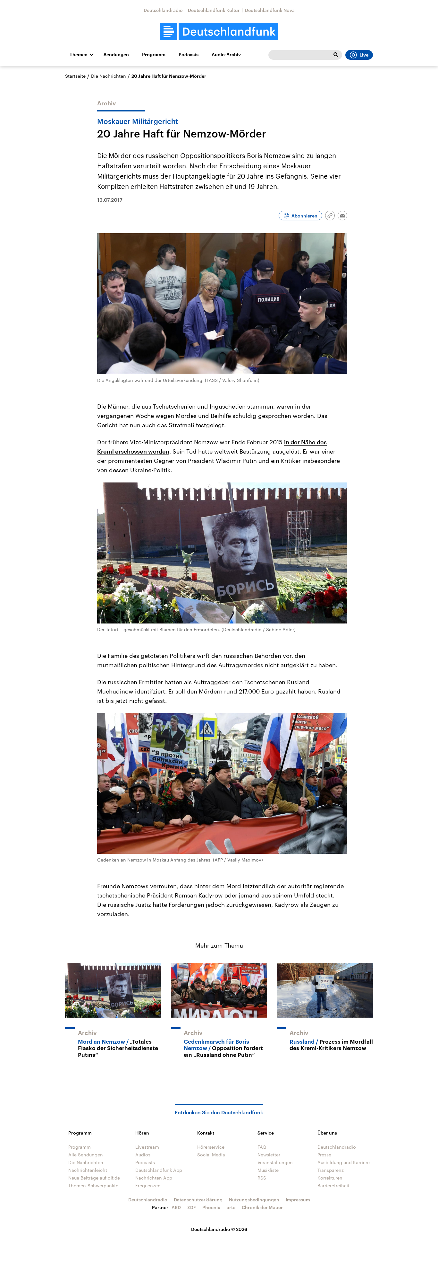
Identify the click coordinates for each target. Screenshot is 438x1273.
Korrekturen (329, 1177)
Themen (79, 54)
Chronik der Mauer (262, 1207)
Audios (142, 1154)
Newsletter (268, 1154)
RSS (261, 1177)
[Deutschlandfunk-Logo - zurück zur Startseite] (219, 31)
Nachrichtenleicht (87, 1170)
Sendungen (116, 54)
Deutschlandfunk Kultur (214, 10)
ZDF (191, 1207)
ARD (176, 1207)
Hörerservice (210, 1147)
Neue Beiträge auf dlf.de (94, 1177)
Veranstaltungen (275, 1162)
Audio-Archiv (226, 54)
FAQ (261, 1147)
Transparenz (330, 1170)
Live (363, 55)
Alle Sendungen (85, 1154)
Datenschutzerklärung (198, 1199)
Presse (324, 1154)
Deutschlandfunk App (158, 1170)
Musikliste (268, 1170)
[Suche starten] (336, 55)
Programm (153, 54)
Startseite (75, 76)
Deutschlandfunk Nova (270, 10)
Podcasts (188, 54)
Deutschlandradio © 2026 (219, 1229)
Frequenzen (148, 1185)
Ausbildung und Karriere (343, 1162)
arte (231, 1207)
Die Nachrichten (108, 76)
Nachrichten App (153, 1177)
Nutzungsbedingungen (254, 1199)
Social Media (211, 1154)
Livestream (147, 1147)
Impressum (298, 1199)
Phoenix (211, 1207)
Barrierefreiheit (333, 1185)
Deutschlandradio (163, 10)
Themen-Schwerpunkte (93, 1185)
